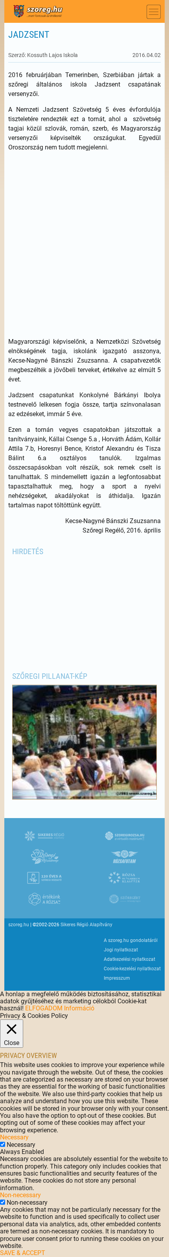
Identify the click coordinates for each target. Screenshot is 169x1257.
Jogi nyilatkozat (121, 950)
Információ (79, 1008)
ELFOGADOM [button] (43, 1008)
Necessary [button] (14, 1137)
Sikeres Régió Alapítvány (86, 924)
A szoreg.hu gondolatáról (131, 940)
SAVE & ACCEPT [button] (22, 1253)
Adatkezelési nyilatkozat (129, 959)
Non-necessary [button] (20, 1195)
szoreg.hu (18, 924)
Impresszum (117, 978)
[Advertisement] (84, 244)
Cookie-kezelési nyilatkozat (132, 968)
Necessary (21, 1144)
